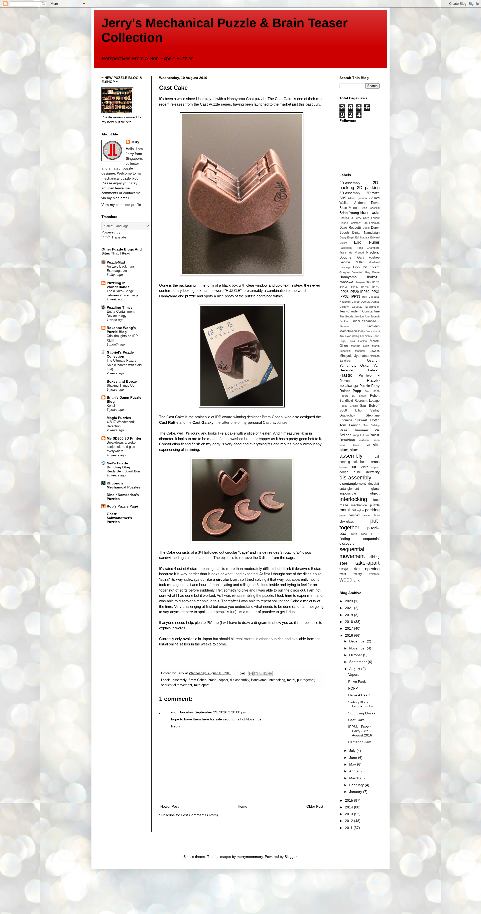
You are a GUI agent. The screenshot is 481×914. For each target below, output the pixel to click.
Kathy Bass (365, 331)
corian (343, 472)
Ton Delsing (372, 425)
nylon (360, 510)
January (356, 792)
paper (342, 515)
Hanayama (259, 680)
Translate (118, 237)
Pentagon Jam (359, 742)
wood (345, 579)
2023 (349, 601)
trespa (343, 569)
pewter (367, 515)
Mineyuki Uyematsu (354, 356)
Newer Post (169, 806)
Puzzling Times (120, 307)
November (358, 648)
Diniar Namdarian (366, 232)
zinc (357, 580)
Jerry (135, 142)
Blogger (291, 857)
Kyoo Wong (352, 336)
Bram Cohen (197, 680)
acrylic (373, 444)
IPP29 (354, 292)
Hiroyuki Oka (363, 282)
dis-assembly (239, 680)
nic (173, 712)
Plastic (345, 375)
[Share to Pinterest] (270, 673)
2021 (349, 608)
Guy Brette (372, 272)
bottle (364, 462)
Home (242, 806)
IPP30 (364, 292)
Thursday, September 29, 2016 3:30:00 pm (212, 712)
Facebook (345, 247)
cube (357, 472)
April (353, 771)
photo (376, 515)
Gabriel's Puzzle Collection (120, 354)
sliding (375, 557)
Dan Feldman (371, 222)
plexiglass (346, 521)
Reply (175, 726)
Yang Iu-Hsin (361, 435)
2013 (349, 814)
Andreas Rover (367, 203)
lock (376, 500)
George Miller (351, 262)
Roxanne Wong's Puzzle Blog (121, 330)
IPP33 (355, 296)
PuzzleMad (116, 262)
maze (343, 505)
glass (375, 488)
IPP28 (343, 292)
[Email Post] (242, 673)
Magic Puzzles (119, 418)
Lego (342, 341)
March (354, 778)
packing (372, 510)
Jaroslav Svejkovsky (366, 306)
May (353, 764)
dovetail (374, 483)
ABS (342, 198)
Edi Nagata (362, 237)
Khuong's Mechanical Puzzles (123, 485)
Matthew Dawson (367, 350)
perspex (354, 515)
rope (364, 533)
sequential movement (176, 685)
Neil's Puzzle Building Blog (118, 465)
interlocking (277, 680)
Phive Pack (357, 682)
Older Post (314, 806)
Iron (364, 296)
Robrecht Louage (367, 400)
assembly (179, 680)
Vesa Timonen (353, 430)
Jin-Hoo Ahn (362, 316)
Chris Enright (371, 217)
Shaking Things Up (120, 385)
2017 (349, 628)
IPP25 (354, 286)
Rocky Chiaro (348, 405)
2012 (349, 821)
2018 (349, 622)
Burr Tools (370, 212)
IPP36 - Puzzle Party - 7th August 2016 (360, 731)
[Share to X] (260, 673)
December (358, 641)
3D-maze (373, 193)
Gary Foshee (368, 257)
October (356, 655)
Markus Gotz (360, 345)
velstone (374, 573)
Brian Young (349, 213)
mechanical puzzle (365, 505)
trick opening (366, 568)
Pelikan (374, 370)
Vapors (353, 675)
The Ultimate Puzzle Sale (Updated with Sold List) (124, 365)
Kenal (111, 405)
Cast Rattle (168, 422)
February (357, 785)
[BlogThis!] (255, 673)
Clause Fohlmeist (350, 222)
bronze (343, 467)
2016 (349, 635)
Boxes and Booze (122, 381)
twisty (357, 574)
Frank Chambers (368, 247)
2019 (349, 615)
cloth (364, 467)
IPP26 (365, 286)
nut (353, 510)
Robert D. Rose (352, 395)
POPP (353, 688)
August (355, 669)
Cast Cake (356, 720)
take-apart (201, 685)
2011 (349, 828)
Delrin (366, 227)
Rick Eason (372, 390)
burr (354, 466)
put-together (305, 680)
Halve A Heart (359, 695)
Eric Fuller (367, 242)
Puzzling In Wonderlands (118, 285)
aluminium (348, 450)
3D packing (368, 187)
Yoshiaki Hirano (369, 440)
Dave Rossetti (350, 227)
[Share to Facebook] (265, 673)
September (358, 662)
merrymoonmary (250, 857)
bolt (355, 462)
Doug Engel (346, 237)
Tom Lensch (349, 425)
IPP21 (376, 282)
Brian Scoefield (370, 207)
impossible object (359, 493)
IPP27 (376, 286)
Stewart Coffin (367, 420)
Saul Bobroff (370, 405)
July (352, 751)
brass (212, 680)
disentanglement (352, 483)
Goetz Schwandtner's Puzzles (119, 518)
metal (291, 680)
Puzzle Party (369, 386)
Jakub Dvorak (361, 301)
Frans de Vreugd (351, 252)
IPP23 (343, 286)
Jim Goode (346, 316)
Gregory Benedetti (351, 272)
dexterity (373, 472)
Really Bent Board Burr (123, 471)
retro (354, 533)
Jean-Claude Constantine (359, 311)
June (353, 758)
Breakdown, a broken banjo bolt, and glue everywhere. (122, 447)
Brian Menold (349, 208)
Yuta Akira (349, 445)
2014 (349, 807)
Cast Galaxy (202, 422)
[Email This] (251, 673)
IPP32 (343, 296)
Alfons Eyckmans (359, 198)
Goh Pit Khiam (366, 267)
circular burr (227, 579)
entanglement (349, 488)
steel (343, 563)
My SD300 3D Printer (124, 438)
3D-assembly (349, 193)
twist (342, 574)
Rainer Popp (350, 391)
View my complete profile (121, 205)
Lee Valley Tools (370, 336)
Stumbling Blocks (361, 713)
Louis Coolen (357, 341)
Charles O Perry (350, 217)
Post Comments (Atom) (199, 815)
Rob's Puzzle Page (122, 506)
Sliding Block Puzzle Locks (360, 704)
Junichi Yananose (363, 321)
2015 (349, 800)
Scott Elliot (351, 410)
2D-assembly (349, 183)
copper (223, 680)
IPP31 (375, 292)
